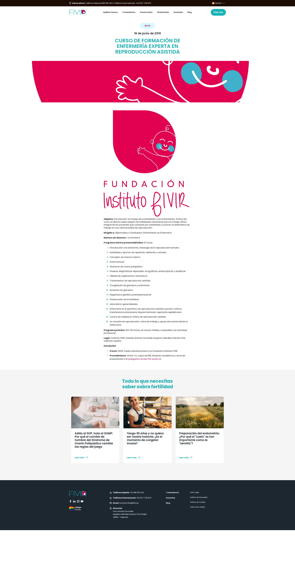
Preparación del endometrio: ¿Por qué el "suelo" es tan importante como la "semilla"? (199, 438)
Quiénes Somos (110, 12)
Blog (189, 12)
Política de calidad (197, 507)
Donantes (178, 12)
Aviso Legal (194, 492)
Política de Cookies (197, 502)
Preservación (146, 12)
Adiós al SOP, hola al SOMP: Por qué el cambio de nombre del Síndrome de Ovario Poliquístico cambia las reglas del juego (94, 439)
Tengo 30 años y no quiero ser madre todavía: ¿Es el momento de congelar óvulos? (145, 438)
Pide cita (218, 12)
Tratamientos (128, 12)
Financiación (163, 12)
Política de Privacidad (198, 497)
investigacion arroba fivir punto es (143, 358)
